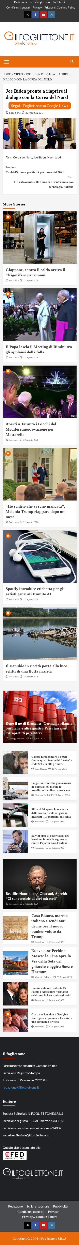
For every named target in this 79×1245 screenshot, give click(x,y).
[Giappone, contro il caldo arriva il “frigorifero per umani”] (40, 237)
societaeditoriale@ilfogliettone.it (26, 1135)
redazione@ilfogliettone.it (21, 1087)
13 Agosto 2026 (56, 1026)
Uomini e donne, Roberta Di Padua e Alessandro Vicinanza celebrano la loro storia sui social (51, 992)
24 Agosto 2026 (30, 904)
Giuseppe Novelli (17, 738)
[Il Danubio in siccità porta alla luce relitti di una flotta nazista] (40, 634)
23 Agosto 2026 (37, 738)
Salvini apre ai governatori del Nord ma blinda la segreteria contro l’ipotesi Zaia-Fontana (50, 839)
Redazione (20, 2)
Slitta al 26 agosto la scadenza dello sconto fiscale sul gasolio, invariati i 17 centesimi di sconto (51, 813)
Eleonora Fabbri (42, 795)
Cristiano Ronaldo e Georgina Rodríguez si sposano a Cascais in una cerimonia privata (51, 1018)
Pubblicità (58, 2)
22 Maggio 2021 (34, 112)
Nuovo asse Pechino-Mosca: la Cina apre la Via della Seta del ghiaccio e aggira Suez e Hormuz (52, 961)
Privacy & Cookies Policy (59, 7)
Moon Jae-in (54, 157)
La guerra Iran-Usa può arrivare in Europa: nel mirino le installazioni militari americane (51, 787)
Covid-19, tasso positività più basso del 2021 (35, 170)
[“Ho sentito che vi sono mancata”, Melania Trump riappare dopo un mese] (40, 474)
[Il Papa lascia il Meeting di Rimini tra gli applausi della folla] (40, 314)
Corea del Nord (22, 157)
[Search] (72, 61)
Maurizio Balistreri (43, 977)
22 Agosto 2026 (30, 280)
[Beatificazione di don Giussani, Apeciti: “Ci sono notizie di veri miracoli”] (40, 884)
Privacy (37, 7)
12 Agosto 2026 (30, 599)
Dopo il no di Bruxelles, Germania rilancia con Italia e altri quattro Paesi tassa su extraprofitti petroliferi (39, 728)
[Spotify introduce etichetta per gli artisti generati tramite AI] (40, 556)
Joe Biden (39, 157)
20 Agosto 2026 (62, 795)
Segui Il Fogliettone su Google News (39, 105)
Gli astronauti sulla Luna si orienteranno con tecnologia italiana (44, 181)
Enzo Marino (41, 769)
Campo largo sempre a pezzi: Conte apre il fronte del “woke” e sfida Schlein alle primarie (51, 760)
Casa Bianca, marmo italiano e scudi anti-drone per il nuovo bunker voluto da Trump (49, 926)
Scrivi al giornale (40, 2)
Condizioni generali (18, 7)
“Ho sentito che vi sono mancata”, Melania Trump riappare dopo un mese (35, 511)
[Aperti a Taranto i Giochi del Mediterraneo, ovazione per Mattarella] (40, 392)
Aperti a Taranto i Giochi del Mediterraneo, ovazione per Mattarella (31, 429)
